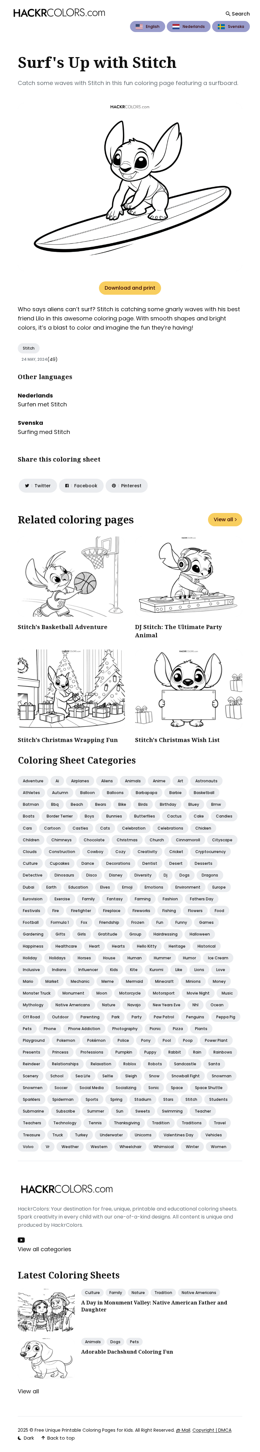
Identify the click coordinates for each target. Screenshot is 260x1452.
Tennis (95, 1123)
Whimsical (163, 1146)
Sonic (153, 1087)
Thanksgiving (127, 1123)
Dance (87, 863)
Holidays (57, 958)
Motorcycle (130, 993)
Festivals (31, 910)
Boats (29, 816)
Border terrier (60, 816)
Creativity (147, 851)
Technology (64, 1123)
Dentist (149, 863)
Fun (159, 922)
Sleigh (131, 1076)
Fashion (170, 899)
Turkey (81, 1135)
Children (31, 840)
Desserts (203, 863)
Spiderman (63, 1099)
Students (218, 1099)
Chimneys (61, 840)
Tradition (161, 1123)
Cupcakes (59, 863)
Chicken (203, 828)
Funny (181, 922)
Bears (100, 804)
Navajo (134, 1005)
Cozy (120, 851)
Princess (60, 1052)
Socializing (126, 1087)
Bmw (216, 804)
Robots (155, 1064)
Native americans (72, 1005)
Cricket (176, 851)
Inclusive (31, 969)
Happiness (33, 946)
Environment (187, 887)
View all (223, 519)
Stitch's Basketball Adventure (62, 627)
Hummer (162, 958)
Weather (70, 1146)
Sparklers (31, 1099)
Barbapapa (146, 792)
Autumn (60, 792)
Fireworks (141, 910)
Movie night (198, 993)
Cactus (174, 816)
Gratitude (107, 934)
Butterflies (144, 816)
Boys (89, 816)
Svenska (236, 26)
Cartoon (52, 828)
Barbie (175, 792)
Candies (224, 816)
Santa (214, 1064)
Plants (201, 1028)
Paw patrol (164, 1017)
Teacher (203, 1111)
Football (31, 922)
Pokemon (66, 1040)
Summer (95, 1111)
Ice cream (218, 958)
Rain (197, 1052)
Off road (31, 1017)
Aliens (107, 781)
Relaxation (101, 1064)
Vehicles (213, 1135)
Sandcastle (185, 1064)
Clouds (30, 851)
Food (219, 910)
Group (135, 934)
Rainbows (222, 1052)
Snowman (221, 1076)
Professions (92, 1052)
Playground (34, 1040)
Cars (27, 828)
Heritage (177, 946)
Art (180, 781)
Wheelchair (130, 1146)
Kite (134, 969)
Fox (84, 922)
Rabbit (174, 1052)
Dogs (184, 875)
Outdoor (60, 1017)
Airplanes (80, 781)
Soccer (61, 1087)
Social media (92, 1087)
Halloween (200, 934)
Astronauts (206, 781)
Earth (51, 887)
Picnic (155, 1028)
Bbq (55, 804)
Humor (189, 958)
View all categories (44, 1249)
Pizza (178, 1028)
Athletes (31, 792)
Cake (199, 816)
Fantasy (115, 899)
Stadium (142, 1099)
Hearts (118, 946)
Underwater (111, 1135)
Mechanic (80, 981)
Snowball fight (186, 1076)
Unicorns (143, 1135)
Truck (57, 1135)
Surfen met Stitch (42, 404)
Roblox (129, 1064)
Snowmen (32, 1087)
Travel (220, 1123)
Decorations (118, 863)
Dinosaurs (64, 875)
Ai (57, 781)
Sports (92, 1099)
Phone (50, 1028)
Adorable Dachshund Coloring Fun (127, 1351)
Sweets (142, 1111)
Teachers (32, 1123)
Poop (188, 1040)
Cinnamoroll (188, 840)
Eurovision (32, 899)
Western (99, 1146)
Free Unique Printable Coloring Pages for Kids (84, 1430)
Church (157, 840)
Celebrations (170, 828)
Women (218, 1146)
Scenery (30, 1076)
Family (88, 899)
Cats (105, 828)
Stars (168, 1099)
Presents (31, 1052)
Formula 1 (60, 922)
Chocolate (94, 840)
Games (206, 922)
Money (219, 981)
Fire (55, 910)
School (56, 1076)
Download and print (130, 288)
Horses (84, 958)
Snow (154, 1076)
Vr (47, 1146)
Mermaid (134, 981)
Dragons (210, 875)
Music (227, 993)
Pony (146, 1040)
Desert (176, 863)
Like (178, 969)
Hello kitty (147, 946)
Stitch (29, 348)
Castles (80, 828)
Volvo (28, 1146)
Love (220, 969)
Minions (193, 981)
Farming (143, 899)
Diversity (143, 875)
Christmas (127, 840)
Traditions (192, 1123)
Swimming (172, 1111)
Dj (165, 875)
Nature (108, 1005)
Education (78, 887)
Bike (122, 804)
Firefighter (81, 910)
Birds (143, 804)
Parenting (90, 1017)
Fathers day (201, 899)
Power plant (216, 1040)
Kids (114, 969)
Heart (94, 946)
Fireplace (111, 910)
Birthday (168, 804)
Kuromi (156, 969)
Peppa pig (225, 1017)
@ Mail (183, 1430)
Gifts (60, 934)
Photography (125, 1028)
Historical (207, 946)
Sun (119, 1111)
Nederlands (194, 26)
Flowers (195, 910)
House (109, 958)
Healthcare (66, 946)
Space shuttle (209, 1087)
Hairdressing (165, 934)
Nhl (195, 1005)
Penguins (195, 1017)
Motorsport (164, 993)
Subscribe (65, 1111)
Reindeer (31, 1064)
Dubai (28, 887)
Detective (32, 875)
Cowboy (95, 851)
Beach (77, 804)
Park (116, 1017)
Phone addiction (84, 1028)
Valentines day (178, 1135)
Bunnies (114, 816)
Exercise (62, 899)
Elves (105, 887)
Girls (81, 934)
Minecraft (164, 981)
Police (123, 1040)
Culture (30, 863)
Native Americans (199, 1292)
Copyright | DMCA (211, 1430)
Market (52, 981)
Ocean (217, 1005)
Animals (133, 781)
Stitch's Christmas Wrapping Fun (68, 740)
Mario (28, 981)
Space (177, 1087)
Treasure (31, 1135)
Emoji (127, 887)
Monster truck (36, 993)
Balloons (115, 792)
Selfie (107, 1076)
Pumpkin (123, 1052)
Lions (199, 969)
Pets (27, 1028)
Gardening (33, 934)
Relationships (65, 1064)
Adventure (33, 781)
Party (137, 1017)
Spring (116, 1099)
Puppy (150, 1052)
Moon (101, 993)
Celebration (134, 828)
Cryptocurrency (210, 851)
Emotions (154, 887)
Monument (73, 993)
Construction (62, 851)
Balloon (87, 792)
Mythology (33, 1005)
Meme (107, 981)
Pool (167, 1040)
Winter (192, 1146)
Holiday (30, 958)
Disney (115, 875)
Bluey (193, 804)
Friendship (109, 922)
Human (134, 958)
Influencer (88, 969)
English (152, 26)
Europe (219, 887)
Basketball (204, 792)
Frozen (137, 922)
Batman (31, 804)
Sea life (82, 1076)
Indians (59, 969)
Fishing (169, 910)
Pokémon (96, 1040)
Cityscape (222, 840)
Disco (91, 875)
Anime (159, 781)
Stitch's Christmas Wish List (177, 740)
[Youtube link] (22, 1240)
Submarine (33, 1111)
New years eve (166, 1005)
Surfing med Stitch (44, 432)
